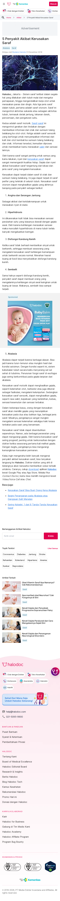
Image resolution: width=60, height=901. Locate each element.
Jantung (32, 554)
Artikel (19, 17)
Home (8, 17)
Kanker (6, 566)
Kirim (51, 536)
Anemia (43, 560)
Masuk (53, 4)
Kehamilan (7, 560)
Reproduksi (18, 566)
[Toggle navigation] (4, 4)
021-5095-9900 (12, 716)
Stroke (42, 554)
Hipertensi (32, 560)
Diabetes (21, 554)
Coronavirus (8, 554)
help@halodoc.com (14, 711)
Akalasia (6, 48)
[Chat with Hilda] (55, 671)
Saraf (14, 48)
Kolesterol (20, 560)
